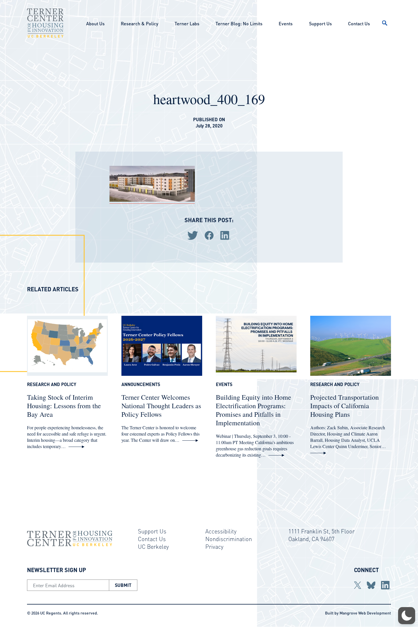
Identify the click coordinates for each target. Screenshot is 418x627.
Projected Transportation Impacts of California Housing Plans (344, 406)
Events (286, 23)
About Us (95, 23)
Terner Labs (187, 23)
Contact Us (359, 23)
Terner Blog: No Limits (239, 23)
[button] (406, 615)
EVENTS (224, 384)
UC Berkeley (153, 546)
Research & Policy (139, 23)
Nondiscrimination (228, 539)
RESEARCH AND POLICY (51, 384)
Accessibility (221, 531)
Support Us (320, 23)
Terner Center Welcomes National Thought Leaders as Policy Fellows (161, 406)
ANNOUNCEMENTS (140, 384)
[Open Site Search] (384, 23)
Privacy (214, 546)
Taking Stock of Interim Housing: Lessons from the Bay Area (64, 406)
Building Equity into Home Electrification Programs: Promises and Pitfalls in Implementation (253, 410)
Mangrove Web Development (365, 612)
